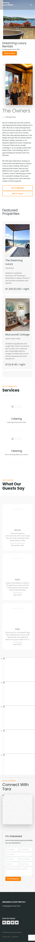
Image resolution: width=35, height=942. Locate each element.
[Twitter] (8, 922)
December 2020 (17, 545)
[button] (19, 669)
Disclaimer (15, 937)
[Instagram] (12, 922)
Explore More (9, 53)
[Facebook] (4, 922)
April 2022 (17, 595)
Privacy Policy (6, 937)
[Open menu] (31, 4)
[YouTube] (17, 922)
